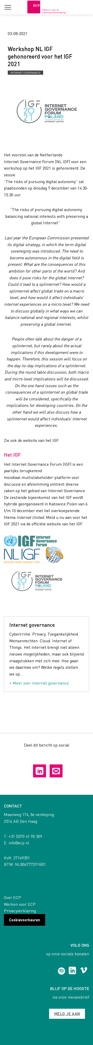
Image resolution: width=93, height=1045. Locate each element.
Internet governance (25, 72)
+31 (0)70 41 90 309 (25, 836)
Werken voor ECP (20, 904)
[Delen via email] (56, 770)
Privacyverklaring (20, 910)
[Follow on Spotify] (61, 971)
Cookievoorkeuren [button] (24, 919)
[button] (8, 7)
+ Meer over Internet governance (39, 683)
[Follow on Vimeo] (83, 971)
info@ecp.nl (19, 842)
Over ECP (12, 897)
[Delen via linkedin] (39, 770)
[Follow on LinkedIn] (72, 971)
